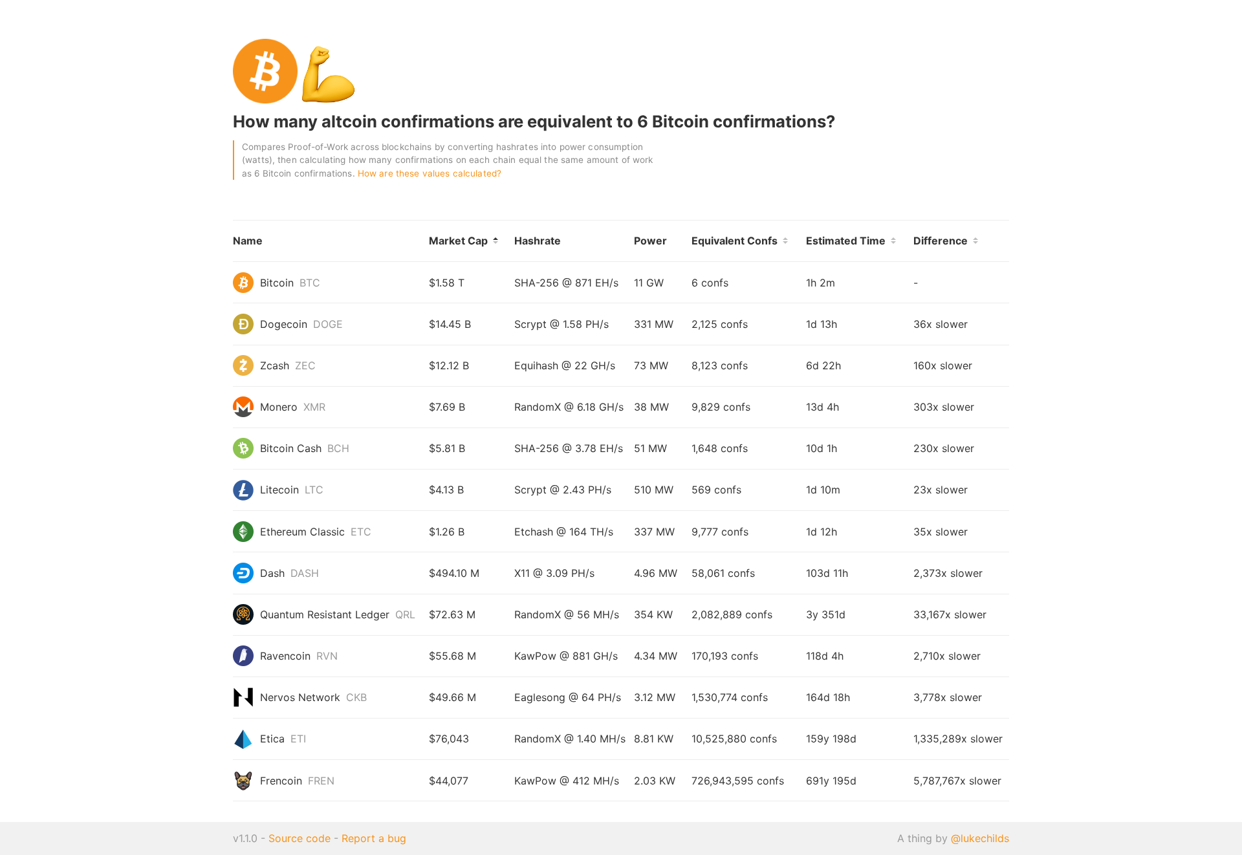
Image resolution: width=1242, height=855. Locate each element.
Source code (299, 838)
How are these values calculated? (429, 173)
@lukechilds (980, 838)
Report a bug (374, 838)
